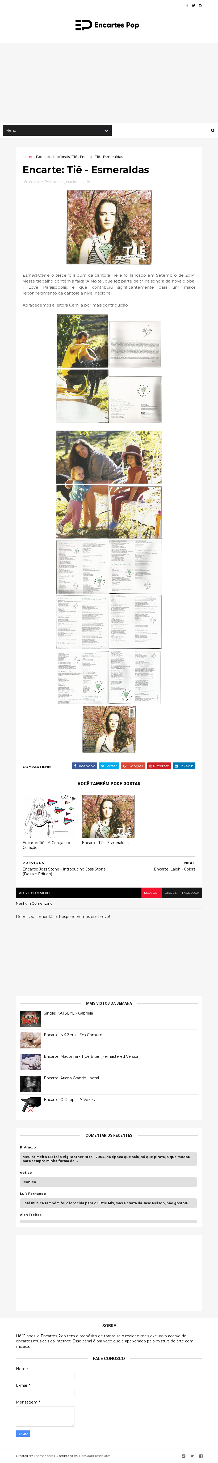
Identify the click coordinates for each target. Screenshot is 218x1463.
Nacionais (61, 156)
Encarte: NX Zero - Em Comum (73, 1034)
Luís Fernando (33, 1194)
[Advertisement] (109, 83)
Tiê (74, 156)
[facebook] (187, 5)
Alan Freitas (30, 1215)
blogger (152, 893)
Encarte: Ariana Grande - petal (71, 1078)
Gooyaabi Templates (94, 1456)
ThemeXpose (43, 1456)
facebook (190, 893)
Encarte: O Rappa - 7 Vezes (69, 1099)
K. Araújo (28, 1147)
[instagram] (200, 5)
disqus (171, 893)
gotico (26, 1173)
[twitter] (193, 5)
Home (28, 156)
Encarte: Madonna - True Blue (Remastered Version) (92, 1056)
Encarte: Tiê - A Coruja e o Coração (46, 845)
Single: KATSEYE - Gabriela (68, 1013)
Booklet (43, 156)
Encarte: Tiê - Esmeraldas (105, 842)
